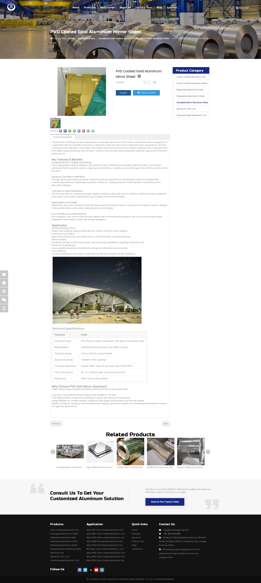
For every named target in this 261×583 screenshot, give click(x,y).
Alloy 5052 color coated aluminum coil (105, 537)
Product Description (62, 137)
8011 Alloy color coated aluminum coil (105, 549)
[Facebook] (79, 570)
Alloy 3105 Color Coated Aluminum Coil (105, 560)
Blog (159, 7)
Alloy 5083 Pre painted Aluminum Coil (105, 541)
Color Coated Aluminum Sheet (192, 83)
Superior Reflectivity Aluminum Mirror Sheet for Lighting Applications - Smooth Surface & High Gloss (191, 467)
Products (90, 7)
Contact (172, 7)
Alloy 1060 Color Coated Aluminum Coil (105, 533)
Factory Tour (144, 7)
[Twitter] (91, 570)
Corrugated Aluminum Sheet (64, 533)
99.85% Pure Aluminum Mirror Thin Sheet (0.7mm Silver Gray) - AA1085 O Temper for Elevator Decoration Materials (160, 467)
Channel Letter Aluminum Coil (191, 115)
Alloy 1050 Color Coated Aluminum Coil (105, 556)
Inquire (123, 92)
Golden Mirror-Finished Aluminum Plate (130, 467)
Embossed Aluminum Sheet (63, 545)
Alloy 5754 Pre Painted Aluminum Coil (104, 545)
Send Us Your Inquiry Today (165, 502)
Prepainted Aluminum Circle (190, 96)
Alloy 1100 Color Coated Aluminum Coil (105, 530)
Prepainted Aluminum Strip (190, 89)
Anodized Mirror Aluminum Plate (192, 102)
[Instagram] (102, 570)
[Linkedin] (85, 570)
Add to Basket (148, 92)
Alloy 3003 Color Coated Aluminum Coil (106, 552)
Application (107, 7)
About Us (125, 7)
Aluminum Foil (57, 552)
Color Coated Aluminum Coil (191, 76)
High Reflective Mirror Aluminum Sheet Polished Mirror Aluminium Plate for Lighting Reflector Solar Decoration (100, 467)
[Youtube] (96, 570)
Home (75, 7)
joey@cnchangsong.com (176, 530)
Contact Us (137, 549)
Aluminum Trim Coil (186, 108)
